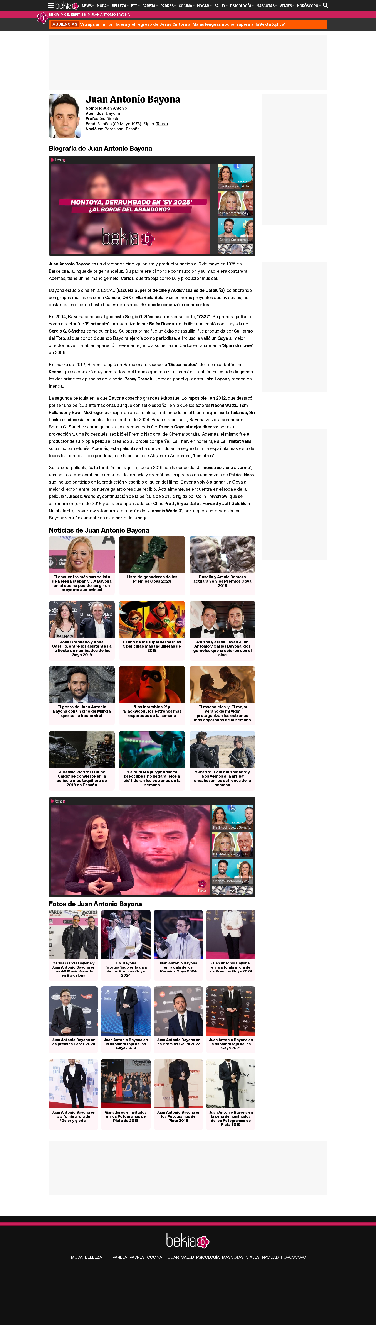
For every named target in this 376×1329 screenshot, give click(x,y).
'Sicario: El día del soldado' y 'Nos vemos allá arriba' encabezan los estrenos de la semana (222, 778)
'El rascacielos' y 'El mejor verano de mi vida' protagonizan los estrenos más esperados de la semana (222, 713)
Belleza (93, 1257)
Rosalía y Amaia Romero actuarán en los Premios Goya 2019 (222, 581)
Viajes (253, 1257)
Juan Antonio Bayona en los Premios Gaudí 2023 (178, 1042)
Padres (137, 1257)
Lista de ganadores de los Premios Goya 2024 (152, 579)
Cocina (154, 1257)
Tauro (161, 124)
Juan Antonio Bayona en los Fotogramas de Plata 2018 (178, 1116)
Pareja (120, 1257)
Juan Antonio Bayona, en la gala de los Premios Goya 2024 (178, 967)
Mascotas (233, 1257)
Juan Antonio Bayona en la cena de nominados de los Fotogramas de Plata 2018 (231, 1118)
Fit (107, 1257)
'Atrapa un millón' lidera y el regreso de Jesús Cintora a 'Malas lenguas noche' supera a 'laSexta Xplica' (168, 24)
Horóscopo (293, 1257)
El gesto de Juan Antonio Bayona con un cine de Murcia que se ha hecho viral (82, 711)
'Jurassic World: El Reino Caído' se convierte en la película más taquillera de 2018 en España (82, 778)
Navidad (270, 1257)
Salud (187, 1257)
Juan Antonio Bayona (110, 14)
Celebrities (75, 14)
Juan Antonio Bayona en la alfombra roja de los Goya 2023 (126, 1043)
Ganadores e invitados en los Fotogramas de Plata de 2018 (126, 1116)
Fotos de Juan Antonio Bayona (95, 904)
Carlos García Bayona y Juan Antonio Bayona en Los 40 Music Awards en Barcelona (73, 969)
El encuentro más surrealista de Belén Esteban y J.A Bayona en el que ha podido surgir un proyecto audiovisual (82, 583)
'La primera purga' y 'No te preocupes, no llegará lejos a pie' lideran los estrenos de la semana (152, 778)
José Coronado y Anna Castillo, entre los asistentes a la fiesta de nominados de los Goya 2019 (82, 648)
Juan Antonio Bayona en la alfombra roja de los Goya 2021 (231, 1043)
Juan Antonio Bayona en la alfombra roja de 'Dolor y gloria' (73, 1116)
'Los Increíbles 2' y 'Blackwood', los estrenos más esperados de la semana (152, 711)
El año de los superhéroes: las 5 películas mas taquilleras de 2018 (152, 646)
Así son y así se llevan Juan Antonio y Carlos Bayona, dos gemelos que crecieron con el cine (222, 648)
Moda (77, 1257)
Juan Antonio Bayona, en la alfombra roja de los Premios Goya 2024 (230, 967)
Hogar (172, 1257)
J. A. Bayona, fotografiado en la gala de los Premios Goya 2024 (126, 969)
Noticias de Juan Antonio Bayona (99, 530)
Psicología (208, 1257)
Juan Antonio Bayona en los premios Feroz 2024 (73, 1042)
